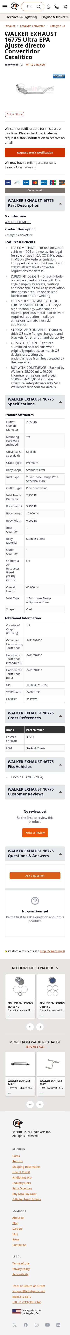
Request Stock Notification (35, 152)
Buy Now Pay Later (24, 1194)
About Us (18, 1218)
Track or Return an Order (28, 1286)
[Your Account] (48, 6)
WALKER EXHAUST (18, 222)
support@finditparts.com (28, 1291)
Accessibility (20, 1274)
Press (15, 1239)
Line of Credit (21, 1172)
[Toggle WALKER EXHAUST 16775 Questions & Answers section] (60, 854)
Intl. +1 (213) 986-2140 (26, 1302)
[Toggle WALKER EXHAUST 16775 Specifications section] (60, 402)
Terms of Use (20, 1263)
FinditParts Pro (22, 1177)
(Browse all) (35, 1046)
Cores (16, 1156)
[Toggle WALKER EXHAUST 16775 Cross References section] (60, 716)
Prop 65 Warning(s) (52, 951)
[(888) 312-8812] (56, 6)
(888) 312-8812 (21, 1296)
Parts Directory (22, 1188)
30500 (30, 737)
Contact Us (19, 1245)
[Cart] (65, 6)
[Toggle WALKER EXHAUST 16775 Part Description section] (60, 203)
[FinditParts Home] (15, 6)
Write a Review (35, 64)
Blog (15, 1223)
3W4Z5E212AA (35, 748)
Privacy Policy (21, 1269)
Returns (17, 1161)
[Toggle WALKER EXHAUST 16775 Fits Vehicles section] (60, 765)
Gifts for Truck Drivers (26, 1199)
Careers (17, 1228)
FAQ (15, 1234)
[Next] (40, 1027)
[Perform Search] (38, 6)
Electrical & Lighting (21, 17)
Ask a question (35, 875)
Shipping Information (26, 1166)
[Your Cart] (65, 6)
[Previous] (30, 1027)
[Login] (48, 6)
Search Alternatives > (20, 167)
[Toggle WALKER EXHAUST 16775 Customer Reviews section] (60, 792)
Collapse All (35, 190)
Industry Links (21, 1183)
